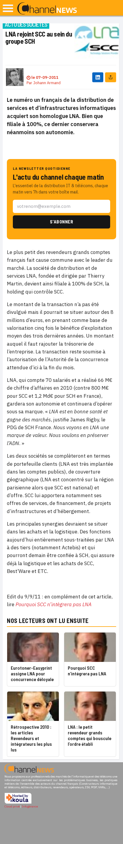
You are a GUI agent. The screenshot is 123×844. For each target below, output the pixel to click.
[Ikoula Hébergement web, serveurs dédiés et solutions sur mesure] (18, 803)
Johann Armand (47, 82)
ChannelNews (47, 8)
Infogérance (30, 806)
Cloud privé (12, 806)
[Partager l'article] (110, 77)
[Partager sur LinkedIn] (97, 77)
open (8, 8)
